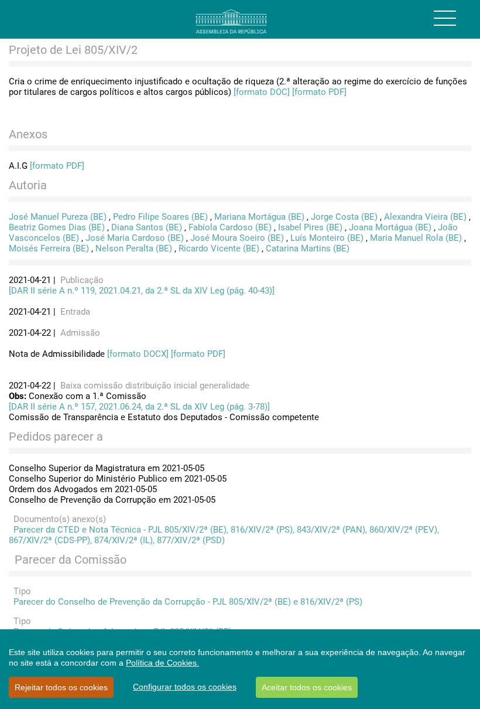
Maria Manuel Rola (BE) (416, 238)
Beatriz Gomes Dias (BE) (57, 227)
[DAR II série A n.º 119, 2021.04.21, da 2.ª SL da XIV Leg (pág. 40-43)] (142, 290)
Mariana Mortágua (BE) (259, 217)
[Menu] (444, 18)
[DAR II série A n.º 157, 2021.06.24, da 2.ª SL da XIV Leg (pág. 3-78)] (139, 406)
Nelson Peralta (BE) (133, 248)
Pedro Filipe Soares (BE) (160, 217)
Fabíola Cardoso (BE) (230, 227)
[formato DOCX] (138, 354)
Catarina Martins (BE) (307, 248)
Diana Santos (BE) (146, 227)
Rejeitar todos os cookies (61, 687)
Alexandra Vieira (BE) (425, 217)
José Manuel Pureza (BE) (58, 217)
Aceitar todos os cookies (307, 687)
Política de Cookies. (162, 662)
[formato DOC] (262, 92)
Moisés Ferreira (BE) (49, 248)
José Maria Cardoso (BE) (134, 238)
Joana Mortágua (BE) (390, 227)
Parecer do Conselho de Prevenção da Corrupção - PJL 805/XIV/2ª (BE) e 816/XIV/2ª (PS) (185, 601)
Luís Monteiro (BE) (327, 238)
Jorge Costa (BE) (344, 217)
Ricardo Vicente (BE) (219, 248)
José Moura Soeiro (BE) (237, 238)
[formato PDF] (319, 92)
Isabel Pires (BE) (310, 227)
